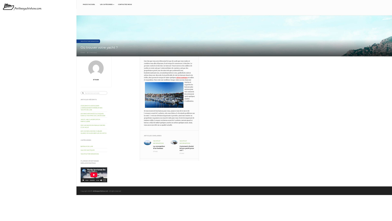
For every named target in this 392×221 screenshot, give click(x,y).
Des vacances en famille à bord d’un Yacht (93, 126)
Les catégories (106, 4)
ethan (155, 151)
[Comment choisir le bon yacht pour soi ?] (174, 142)
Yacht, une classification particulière (90, 120)
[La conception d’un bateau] (147, 142)
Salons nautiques (88, 150)
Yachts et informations (90, 154)
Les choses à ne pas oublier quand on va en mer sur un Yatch (93, 132)
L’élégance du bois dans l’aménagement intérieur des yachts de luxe (91, 108)
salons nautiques (182, 77)
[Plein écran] (105, 180)
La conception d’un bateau (159, 147)
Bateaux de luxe (87, 146)
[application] (94, 174)
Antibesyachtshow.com (100, 191)
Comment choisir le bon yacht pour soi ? (187, 148)
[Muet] (101, 180)
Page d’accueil (89, 4)
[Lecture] (83, 180)
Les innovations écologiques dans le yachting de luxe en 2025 (93, 114)
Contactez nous (125, 4)
